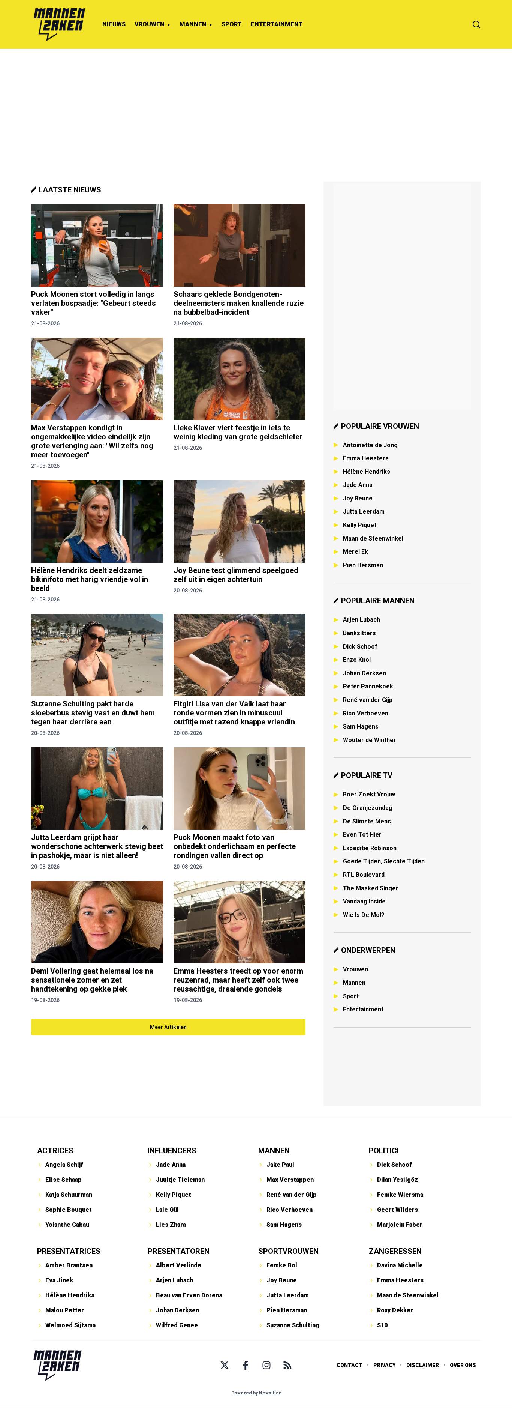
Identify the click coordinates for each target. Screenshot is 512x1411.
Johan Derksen (364, 673)
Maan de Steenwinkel (373, 538)
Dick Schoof (360, 646)
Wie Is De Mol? (364, 914)
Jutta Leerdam (364, 511)
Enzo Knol (357, 659)
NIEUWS (114, 24)
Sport (351, 996)
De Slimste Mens (367, 821)
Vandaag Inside (364, 901)
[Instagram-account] (266, 1365)
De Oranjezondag (367, 807)
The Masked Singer (370, 888)
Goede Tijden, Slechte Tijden (384, 861)
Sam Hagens (361, 726)
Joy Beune (358, 498)
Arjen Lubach (361, 619)
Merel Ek (355, 551)
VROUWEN (150, 24)
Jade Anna (358, 484)
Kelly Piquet (359, 525)
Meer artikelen (168, 1027)
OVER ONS (463, 1365)
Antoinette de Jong (370, 445)
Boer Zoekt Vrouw (369, 794)
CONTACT (349, 1365)
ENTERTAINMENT (277, 24)
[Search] (476, 24)
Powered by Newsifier (256, 1393)
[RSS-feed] (287, 1365)
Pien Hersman (363, 565)
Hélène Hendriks (366, 471)
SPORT (232, 24)
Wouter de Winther (369, 740)
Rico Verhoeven (365, 713)
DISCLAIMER (422, 1365)
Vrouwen (355, 969)
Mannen (354, 982)
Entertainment (363, 1009)
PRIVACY (384, 1365)
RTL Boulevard (364, 874)
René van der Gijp (367, 699)
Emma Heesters (366, 458)
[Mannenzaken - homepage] (59, 24)
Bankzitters (359, 633)
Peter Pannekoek (368, 686)
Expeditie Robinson (370, 848)
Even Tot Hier (362, 834)
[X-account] (224, 1365)
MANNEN (193, 24)
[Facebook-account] (245, 1365)
